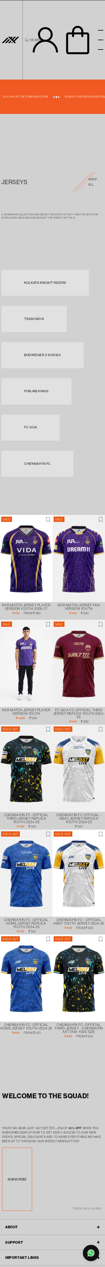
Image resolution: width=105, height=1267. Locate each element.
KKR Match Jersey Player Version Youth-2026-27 (26, 606)
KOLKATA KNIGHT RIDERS (45, 283)
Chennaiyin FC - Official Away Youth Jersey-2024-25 (78, 921)
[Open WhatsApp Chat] (91, 1253)
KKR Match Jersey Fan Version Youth (79, 606)
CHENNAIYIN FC (37, 464)
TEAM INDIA (34, 319)
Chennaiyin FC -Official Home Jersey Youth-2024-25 (26, 1026)
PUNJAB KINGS (36, 391)
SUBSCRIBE (17, 1179)
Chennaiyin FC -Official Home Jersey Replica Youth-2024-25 (26, 923)
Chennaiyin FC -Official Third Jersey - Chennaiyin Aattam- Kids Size (79, 1028)
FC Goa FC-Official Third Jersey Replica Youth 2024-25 (79, 713)
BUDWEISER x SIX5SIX (42, 355)
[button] (78, 40)
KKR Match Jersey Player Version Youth (26, 711)
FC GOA (30, 427)
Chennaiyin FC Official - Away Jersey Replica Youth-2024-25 (78, 818)
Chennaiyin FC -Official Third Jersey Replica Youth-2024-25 (26, 818)
